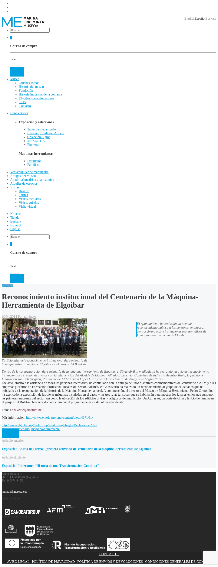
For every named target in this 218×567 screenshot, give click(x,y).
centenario (23, 429)
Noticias (7, 285)
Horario (24, 191)
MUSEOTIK (36, 141)
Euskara (210, 18)
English (189, 18)
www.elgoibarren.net (28, 410)
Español (200, 18)
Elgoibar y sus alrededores (36, 98)
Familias (33, 164)
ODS (22, 102)
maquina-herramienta (45, 429)
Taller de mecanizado (41, 129)
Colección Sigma (38, 137)
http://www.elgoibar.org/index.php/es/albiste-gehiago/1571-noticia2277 (49, 425)
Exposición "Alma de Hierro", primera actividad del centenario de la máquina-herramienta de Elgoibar (76, 449)
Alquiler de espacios (23, 183)
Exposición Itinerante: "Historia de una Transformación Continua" (50, 465)
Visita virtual (27, 206)
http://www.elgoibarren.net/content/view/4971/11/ (59, 417)
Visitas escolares (30, 199)
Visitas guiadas (29, 202)
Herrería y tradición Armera (45, 133)
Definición (34, 161)
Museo (14, 79)
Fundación (26, 90)
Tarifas (23, 195)
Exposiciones (19, 113)
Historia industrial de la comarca (40, 94)
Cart (17, 72)
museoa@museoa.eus (14, 491)
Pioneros (33, 144)
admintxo (29, 316)
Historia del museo (31, 86)
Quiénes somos (29, 83)
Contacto (25, 106)
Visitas (14, 187)
